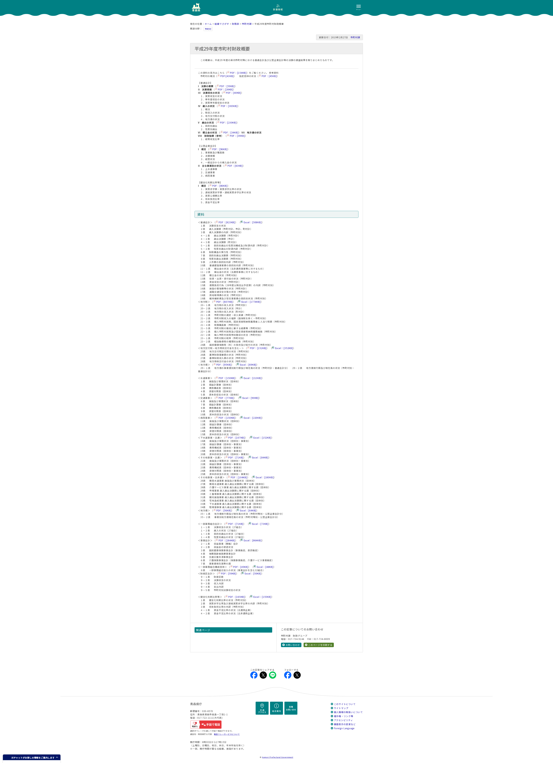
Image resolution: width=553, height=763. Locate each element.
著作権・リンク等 (343, 716)
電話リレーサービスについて (227, 734)
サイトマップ (341, 708)
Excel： (253, 222)
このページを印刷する (320, 645)
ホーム (208, 23)
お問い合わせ (293, 645)
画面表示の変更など (345, 724)
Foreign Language (344, 728)
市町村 (208, 28)
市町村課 (247, 23)
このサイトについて (345, 704)
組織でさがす (222, 23)
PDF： (238, 72)
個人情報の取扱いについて (348, 712)
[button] (31, 757)
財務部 (235, 23)
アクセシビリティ (343, 720)
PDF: (227, 76)
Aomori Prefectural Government (277, 757)
